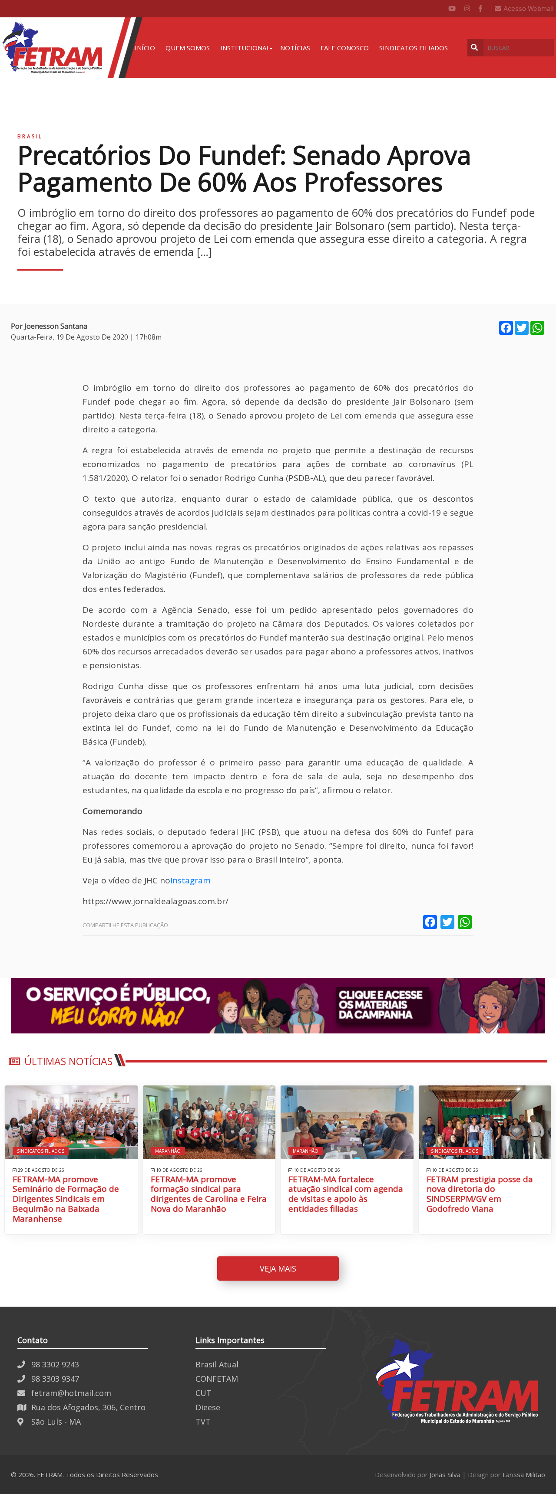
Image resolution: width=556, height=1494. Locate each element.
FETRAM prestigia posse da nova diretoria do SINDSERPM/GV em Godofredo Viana (480, 1194)
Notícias (295, 47)
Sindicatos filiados (413, 47)
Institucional (245, 47)
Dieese (207, 1407)
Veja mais (278, 1268)
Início (145, 47)
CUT (203, 1393)
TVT (203, 1421)
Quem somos (187, 47)
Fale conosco (345, 47)
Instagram (190, 880)
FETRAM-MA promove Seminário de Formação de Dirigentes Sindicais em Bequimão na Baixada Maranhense (66, 1199)
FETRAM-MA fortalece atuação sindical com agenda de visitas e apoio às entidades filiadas (345, 1194)
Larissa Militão (524, 1474)
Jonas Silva (445, 1474)
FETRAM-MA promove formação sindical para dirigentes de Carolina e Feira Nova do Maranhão (209, 1194)
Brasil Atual (216, 1364)
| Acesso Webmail (522, 8)
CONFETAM (216, 1378)
